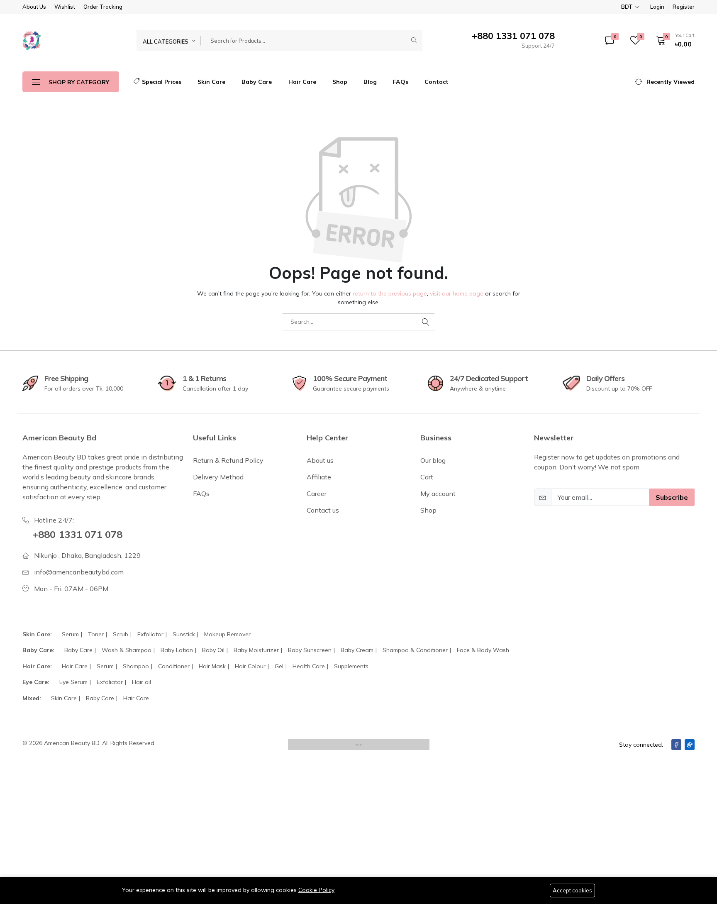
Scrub (120, 634)
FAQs (400, 82)
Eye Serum (73, 682)
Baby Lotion (177, 650)
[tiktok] (690, 744)
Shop (339, 82)
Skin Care (211, 82)
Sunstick (184, 634)
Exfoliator (150, 634)
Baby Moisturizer (256, 650)
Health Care (309, 666)
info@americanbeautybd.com (79, 572)
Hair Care (302, 82)
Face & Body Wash (483, 650)
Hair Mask (212, 666)
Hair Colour (250, 666)
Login (657, 7)
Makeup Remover (227, 634)
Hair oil (141, 682)
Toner (96, 634)
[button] (673, 40)
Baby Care (256, 82)
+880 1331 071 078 (77, 534)
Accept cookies (572, 890)
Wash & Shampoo (126, 650)
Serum (70, 634)
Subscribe (672, 497)
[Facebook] (676, 744)
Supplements (351, 666)
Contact (436, 82)
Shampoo (136, 666)
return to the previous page (390, 293)
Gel (279, 666)
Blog (370, 82)
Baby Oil (213, 650)
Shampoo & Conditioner (415, 650)
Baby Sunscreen (310, 650)
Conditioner (174, 666)
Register (684, 7)
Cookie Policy (316, 890)
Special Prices (161, 82)
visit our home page (456, 293)
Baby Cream (357, 650)
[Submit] (414, 40)
